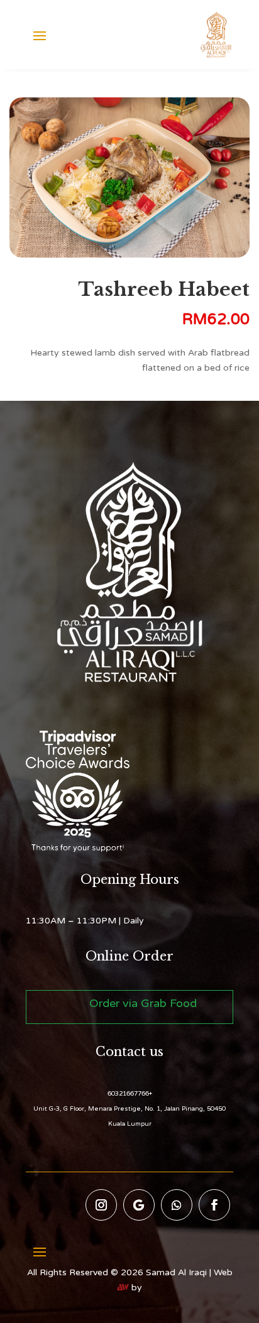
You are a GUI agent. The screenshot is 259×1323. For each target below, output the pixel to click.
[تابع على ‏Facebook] (214, 1205)
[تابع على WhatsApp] (176, 1205)
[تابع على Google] (139, 1205)
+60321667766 (129, 1093)
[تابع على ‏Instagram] (101, 1205)
